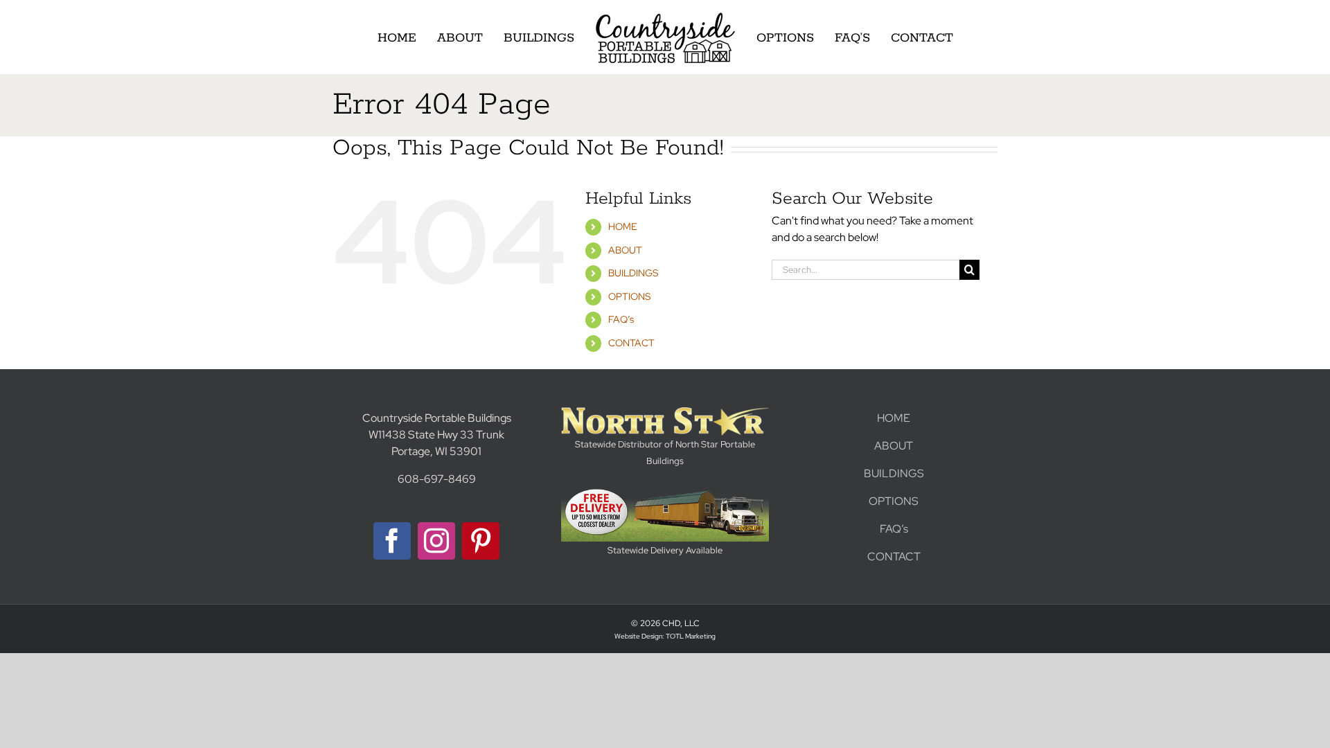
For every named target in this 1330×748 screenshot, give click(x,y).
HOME (622, 226)
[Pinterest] (480, 541)
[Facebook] (392, 541)
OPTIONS (629, 296)
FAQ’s (621, 319)
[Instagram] (436, 541)
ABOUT (625, 250)
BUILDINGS (633, 273)
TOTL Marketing (691, 636)
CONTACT (631, 343)
